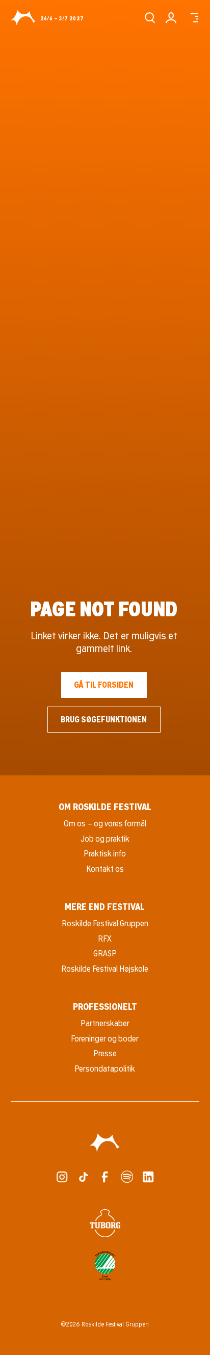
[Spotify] (126, 1176)
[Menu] (193, 17)
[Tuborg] (105, 1223)
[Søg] (149, 17)
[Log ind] (171, 17)
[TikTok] (83, 1176)
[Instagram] (62, 1176)
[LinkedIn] (148, 1176)
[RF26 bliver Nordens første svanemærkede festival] (105, 1265)
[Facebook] (104, 1176)
